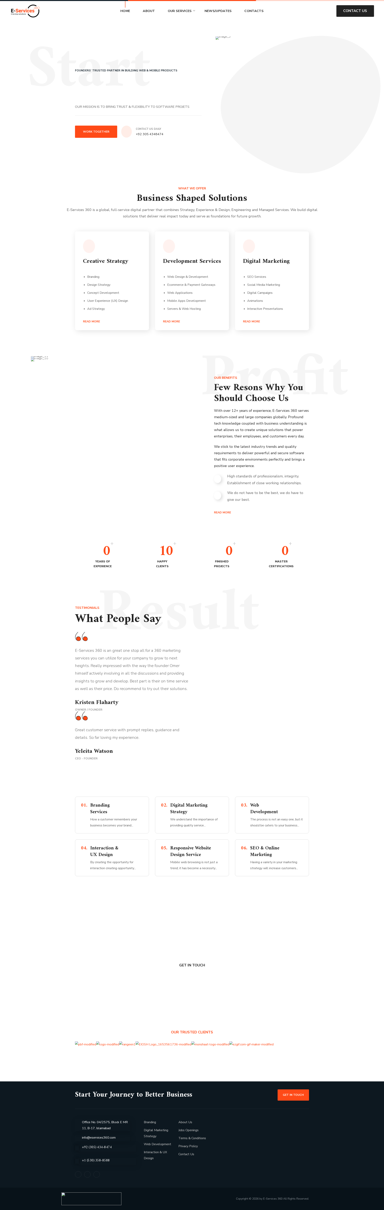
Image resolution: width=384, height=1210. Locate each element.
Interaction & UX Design (155, 1155)
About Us (185, 1122)
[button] (326, 11)
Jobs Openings (188, 1130)
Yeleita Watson (94, 751)
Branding (150, 1122)
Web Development (157, 1144)
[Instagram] (96, 1174)
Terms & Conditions (192, 1138)
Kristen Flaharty (97, 702)
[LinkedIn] (87, 1174)
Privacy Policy (188, 1146)
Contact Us (186, 1154)
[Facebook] (78, 1174)
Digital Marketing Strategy (156, 1133)
